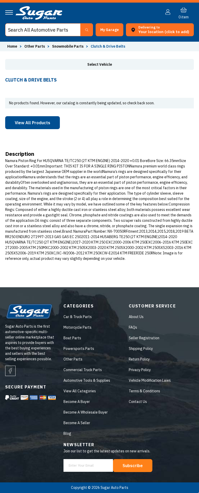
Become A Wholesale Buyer (85, 412)
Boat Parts (72, 338)
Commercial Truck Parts (82, 369)
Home (12, 46)
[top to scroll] (183, 477)
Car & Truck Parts (77, 316)
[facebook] (10, 371)
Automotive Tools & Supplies (86, 380)
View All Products (32, 122)
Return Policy (139, 359)
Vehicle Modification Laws (150, 380)
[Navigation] (9, 12)
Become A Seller (76, 423)
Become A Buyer (76, 401)
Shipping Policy (141, 348)
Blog (67, 433)
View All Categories (79, 391)
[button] (109, 29)
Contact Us (138, 401)
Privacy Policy (140, 369)
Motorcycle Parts (77, 327)
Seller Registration (144, 338)
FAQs (133, 327)
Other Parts (72, 359)
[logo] (39, 18)
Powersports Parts (78, 348)
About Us (136, 316)
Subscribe (133, 465)
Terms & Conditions (144, 391)
